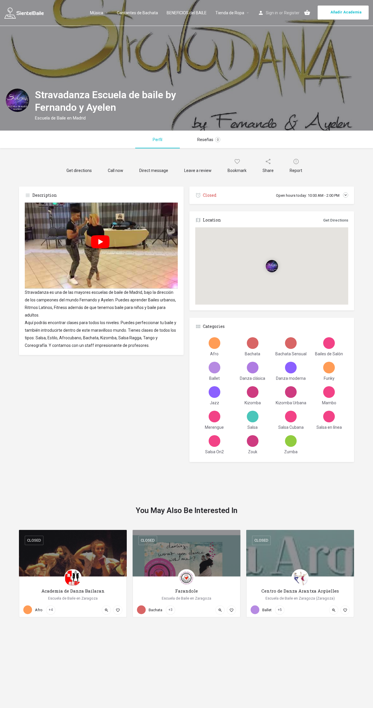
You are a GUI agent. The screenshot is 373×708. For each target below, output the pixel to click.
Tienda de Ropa (229, 12)
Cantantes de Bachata (137, 12)
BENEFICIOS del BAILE (187, 12)
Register (292, 12)
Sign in (272, 12)
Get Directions (335, 220)
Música (96, 12)
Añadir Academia (345, 12)
